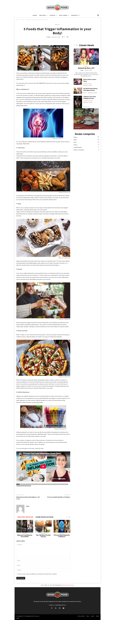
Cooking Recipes (88, 100)
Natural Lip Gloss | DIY (86, 68)
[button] (98, 15)
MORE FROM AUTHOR (44, 517)
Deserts (74, 15)
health (48, 484)
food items (28, 484)
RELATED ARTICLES (25, 517)
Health (22, 19)
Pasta (75, 142)
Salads (97, 616)
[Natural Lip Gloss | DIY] (86, 56)
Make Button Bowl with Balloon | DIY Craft (28, 498)
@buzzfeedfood (67, 585)
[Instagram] (60, 608)
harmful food (42, 484)
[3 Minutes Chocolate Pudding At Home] (78, 102)
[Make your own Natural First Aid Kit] (24, 526)
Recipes (42, 15)
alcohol (23, 484)
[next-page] (69, 517)
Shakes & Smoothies (79, 150)
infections (53, 484)
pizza (18, 485)
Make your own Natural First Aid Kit (24, 536)
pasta (66, 484)
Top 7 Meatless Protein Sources (43, 536)
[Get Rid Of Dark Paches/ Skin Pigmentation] (78, 91)
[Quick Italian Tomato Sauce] (78, 82)
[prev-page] (67, 517)
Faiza (49, 37)
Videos (52, 15)
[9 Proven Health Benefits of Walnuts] (61, 526)
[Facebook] (52, 608)
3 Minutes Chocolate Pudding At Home (89, 97)
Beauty (86, 66)
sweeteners (27, 485)
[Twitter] (56, 608)
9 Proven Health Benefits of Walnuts (58, 497)
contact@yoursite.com (60, 605)
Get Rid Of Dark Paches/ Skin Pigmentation (90, 89)
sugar (22, 485)
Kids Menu (63, 15)
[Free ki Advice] (57, 6)
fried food (34, 484)
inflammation (60, 484)
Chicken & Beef (87, 83)
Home (35, 15)
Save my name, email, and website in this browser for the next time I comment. (37, 574)
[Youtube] (63, 608)
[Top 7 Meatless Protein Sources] (43, 526)
